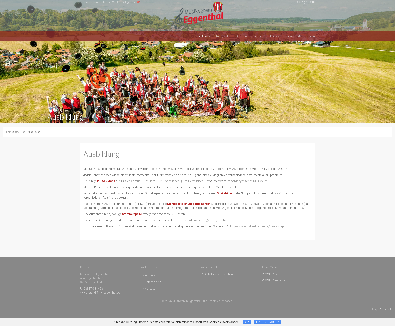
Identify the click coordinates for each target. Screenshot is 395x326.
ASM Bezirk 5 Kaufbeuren (220, 274)
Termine (258, 36)
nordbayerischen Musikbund (249, 181)
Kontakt (275, 36)
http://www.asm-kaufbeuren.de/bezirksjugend (258, 226)
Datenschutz (153, 282)
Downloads (293, 36)
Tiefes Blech (195, 181)
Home (9, 131)
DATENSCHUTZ (268, 322)
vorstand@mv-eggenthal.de (102, 292)
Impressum (152, 275)
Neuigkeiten (223, 36)
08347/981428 (93, 288)
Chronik (242, 36)
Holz (152, 181)
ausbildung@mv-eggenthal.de (212, 220)
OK (247, 322)
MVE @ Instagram (276, 280)
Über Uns (202, 36)
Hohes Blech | (173, 181)
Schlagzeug (133, 181)
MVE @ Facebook (276, 274)
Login (304, 2)
